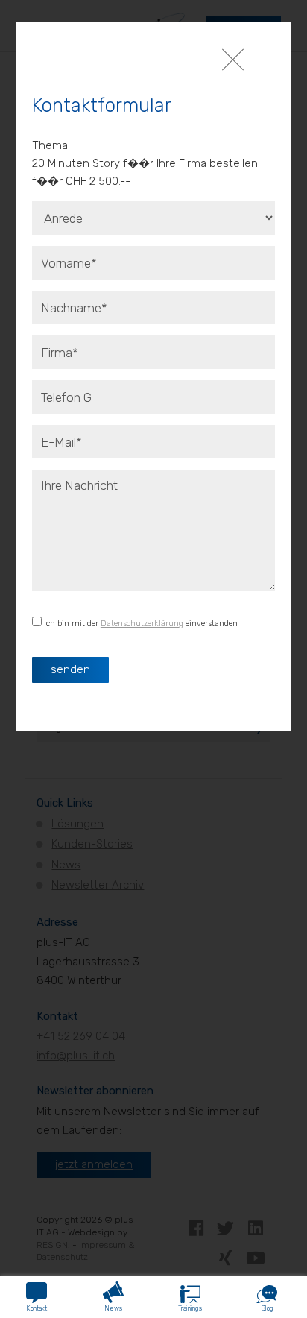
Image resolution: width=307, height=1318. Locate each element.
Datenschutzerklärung (142, 623)
